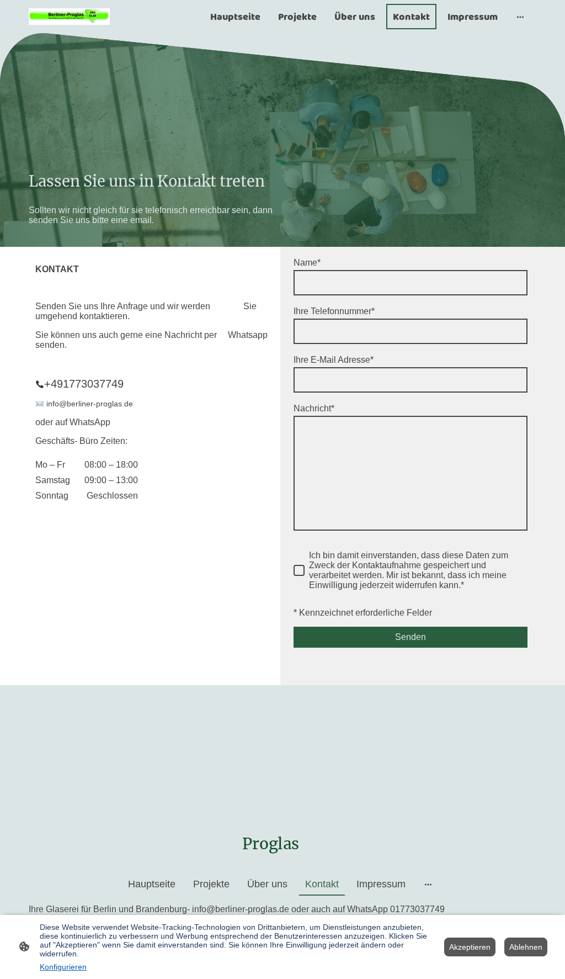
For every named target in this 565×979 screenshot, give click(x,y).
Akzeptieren (470, 947)
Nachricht (314, 408)
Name (307, 262)
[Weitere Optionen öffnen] (520, 17)
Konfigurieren (63, 966)
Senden (410, 637)
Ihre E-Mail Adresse (334, 359)
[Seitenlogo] (69, 16)
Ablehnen (525, 947)
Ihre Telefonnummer (334, 311)
